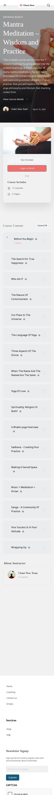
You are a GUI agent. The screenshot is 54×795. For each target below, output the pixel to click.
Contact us (11, 697)
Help (8, 734)
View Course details (13, 99)
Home (9, 686)
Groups (9, 703)
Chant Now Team (28, 573)
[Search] (48, 5)
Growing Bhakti (13, 17)
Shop (8, 729)
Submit (13, 777)
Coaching (10, 692)
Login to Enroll (27, 168)
